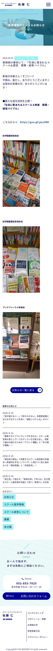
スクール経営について (16, 512)
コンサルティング (36, 612)
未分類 (7, 527)
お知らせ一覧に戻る (26, 390)
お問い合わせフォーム (26, 596)
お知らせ (21, 58)
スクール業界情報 (14, 504)
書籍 (33, 58)
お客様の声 (33, 624)
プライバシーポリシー (38, 636)
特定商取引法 (34, 630)
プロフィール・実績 (37, 618)
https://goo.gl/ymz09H (34, 122)
